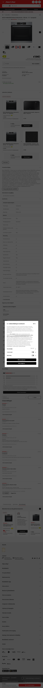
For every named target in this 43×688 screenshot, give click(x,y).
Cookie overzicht (15, 346)
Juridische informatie (22, 346)
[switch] (32, 352)
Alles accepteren (21, 359)
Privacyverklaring (9, 346)
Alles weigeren (21, 363)
